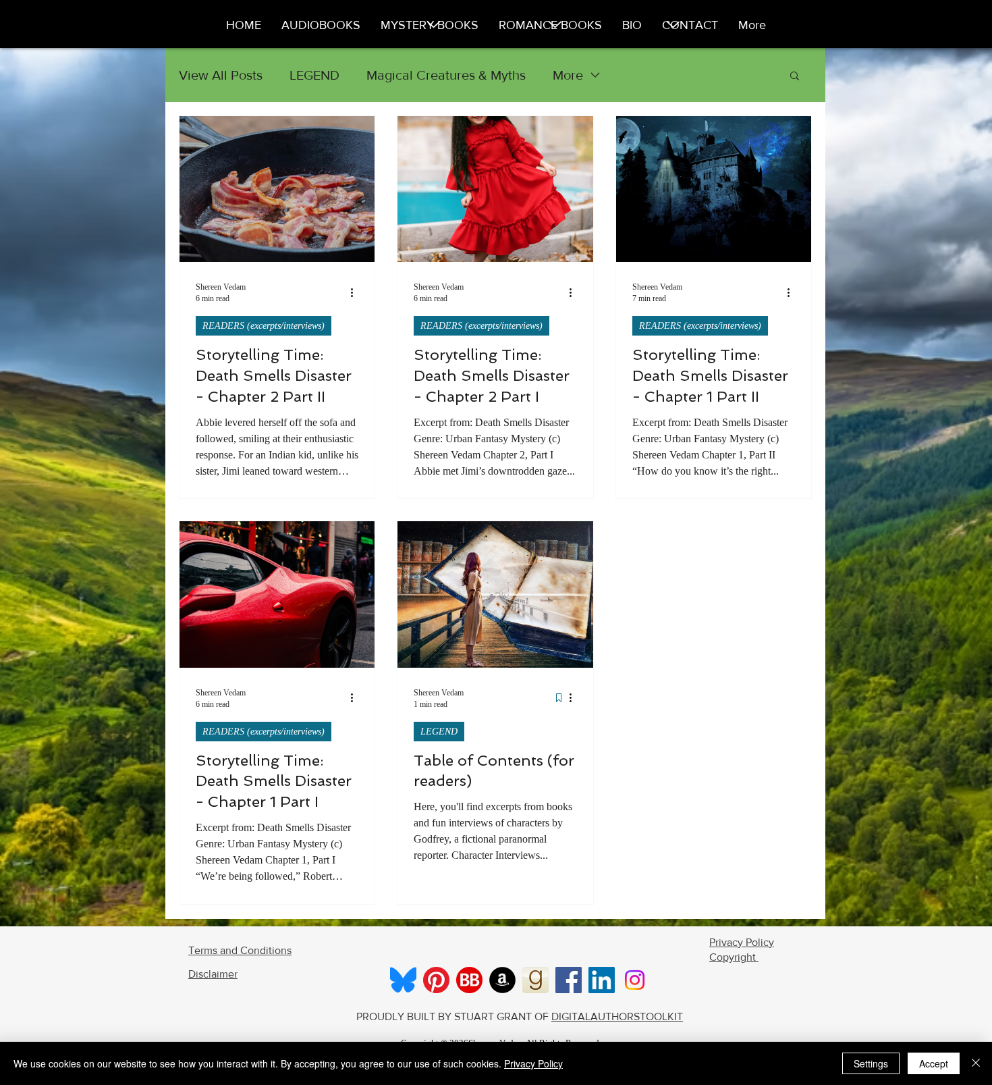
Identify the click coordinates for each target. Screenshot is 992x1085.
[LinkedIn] (601, 980)
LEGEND (314, 75)
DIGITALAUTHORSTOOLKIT (617, 1016)
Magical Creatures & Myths (446, 75)
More (568, 75)
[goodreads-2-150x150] (535, 980)
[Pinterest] (436, 980)
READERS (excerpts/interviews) (263, 326)
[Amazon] (502, 980)
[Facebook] (568, 980)
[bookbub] (469, 980)
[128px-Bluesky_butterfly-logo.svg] (403, 980)
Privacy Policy (533, 1063)
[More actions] (356, 292)
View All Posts (221, 75)
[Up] (555, 25)
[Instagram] (635, 980)
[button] (794, 77)
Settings (871, 1063)
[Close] (976, 1063)
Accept (933, 1063)
